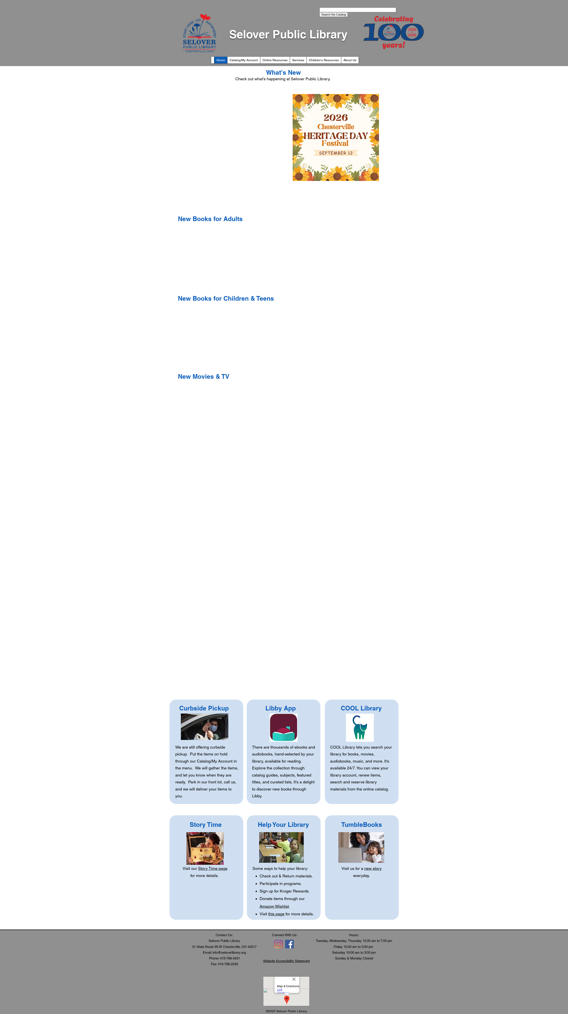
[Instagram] (278, 944)
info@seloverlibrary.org (229, 952)
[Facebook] (289, 944)
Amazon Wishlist (274, 906)
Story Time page (212, 868)
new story (373, 868)
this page (276, 914)
